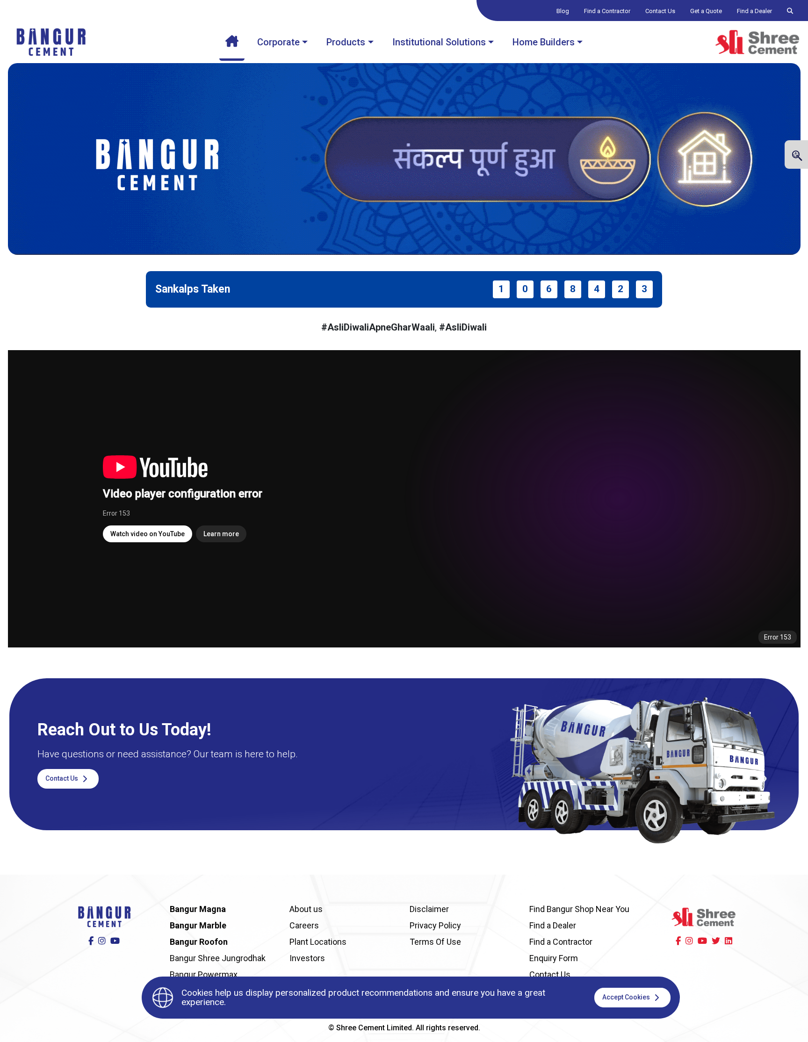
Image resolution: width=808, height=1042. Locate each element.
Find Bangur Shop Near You (579, 909)
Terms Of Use (435, 942)
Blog (562, 10)
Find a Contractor (607, 10)
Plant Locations (317, 942)
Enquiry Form (553, 958)
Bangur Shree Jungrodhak (218, 958)
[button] (796, 156)
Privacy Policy (435, 925)
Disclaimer (429, 909)
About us (306, 909)
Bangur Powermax (204, 974)
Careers (304, 925)
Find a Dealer (754, 10)
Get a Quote (706, 10)
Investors (307, 958)
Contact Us (660, 10)
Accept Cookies (626, 997)
